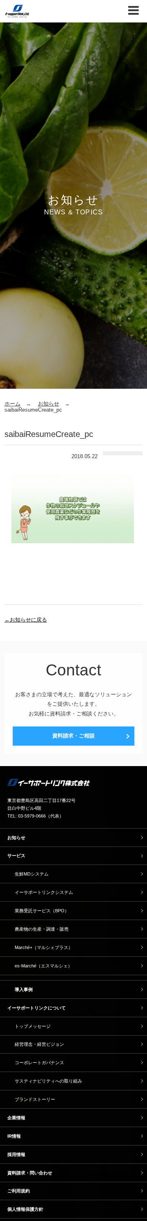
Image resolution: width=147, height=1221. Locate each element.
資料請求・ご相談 (73, 736)
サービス (16, 855)
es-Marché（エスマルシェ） (43, 965)
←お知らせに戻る (25, 620)
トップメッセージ (33, 1026)
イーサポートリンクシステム (44, 892)
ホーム (12, 404)
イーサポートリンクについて (36, 1007)
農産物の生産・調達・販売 (42, 929)
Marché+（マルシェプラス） (44, 947)
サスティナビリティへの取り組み (48, 1080)
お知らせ (48, 404)
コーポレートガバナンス (39, 1062)
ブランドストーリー (35, 1099)
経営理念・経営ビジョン (39, 1044)
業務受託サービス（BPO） (42, 910)
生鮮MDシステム (32, 873)
